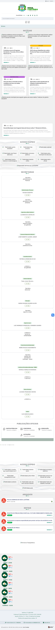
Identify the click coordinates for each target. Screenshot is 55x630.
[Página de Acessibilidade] (37, 15)
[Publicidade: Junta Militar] (27, 475)
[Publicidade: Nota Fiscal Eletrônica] (10, 154)
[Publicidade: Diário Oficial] (45, 161)
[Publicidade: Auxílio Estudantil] (10, 148)
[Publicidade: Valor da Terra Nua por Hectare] (27, 483)
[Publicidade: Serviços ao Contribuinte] (27, 165)
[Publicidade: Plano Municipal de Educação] (45, 154)
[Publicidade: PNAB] (27, 488)
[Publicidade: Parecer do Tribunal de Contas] (45, 477)
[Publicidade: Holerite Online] (27, 161)
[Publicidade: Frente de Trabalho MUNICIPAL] (45, 483)
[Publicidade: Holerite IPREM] (27, 471)
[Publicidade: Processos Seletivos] (45, 471)
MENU (4, 26)
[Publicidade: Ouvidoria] (9, 482)
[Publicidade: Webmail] (45, 147)
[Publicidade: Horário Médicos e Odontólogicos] (10, 161)
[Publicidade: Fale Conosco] (27, 148)
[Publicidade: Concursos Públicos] (27, 154)
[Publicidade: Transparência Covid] (10, 477)
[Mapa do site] (35, 15)
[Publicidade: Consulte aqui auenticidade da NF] (10, 471)
